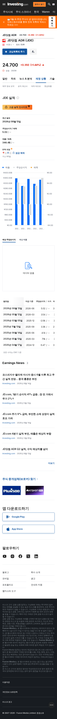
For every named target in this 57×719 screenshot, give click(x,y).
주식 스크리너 (23, 12)
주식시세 (8, 12)
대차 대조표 (36, 86)
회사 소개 (35, 572)
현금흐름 (48, 86)
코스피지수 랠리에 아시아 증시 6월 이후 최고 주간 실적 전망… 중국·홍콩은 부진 (28, 376)
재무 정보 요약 (8, 86)
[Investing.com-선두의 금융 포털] (18, 4)
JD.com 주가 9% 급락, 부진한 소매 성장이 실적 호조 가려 (28, 416)
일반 (4, 78)
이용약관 (6, 682)
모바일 (5, 578)
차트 (13, 78)
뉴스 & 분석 (25, 78)
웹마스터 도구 (9, 591)
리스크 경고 (7, 702)
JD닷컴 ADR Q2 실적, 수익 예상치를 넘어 (25, 449)
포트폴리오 (7, 584)
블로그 (5, 572)
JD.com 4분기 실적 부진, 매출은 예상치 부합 (26, 433)
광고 (33, 578)
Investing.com (8, 383)
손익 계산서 (23, 86)
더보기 (51, 463)
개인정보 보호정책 (9, 692)
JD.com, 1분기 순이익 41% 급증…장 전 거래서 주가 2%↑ (27, 396)
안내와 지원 (36, 584)
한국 (36, 12)
